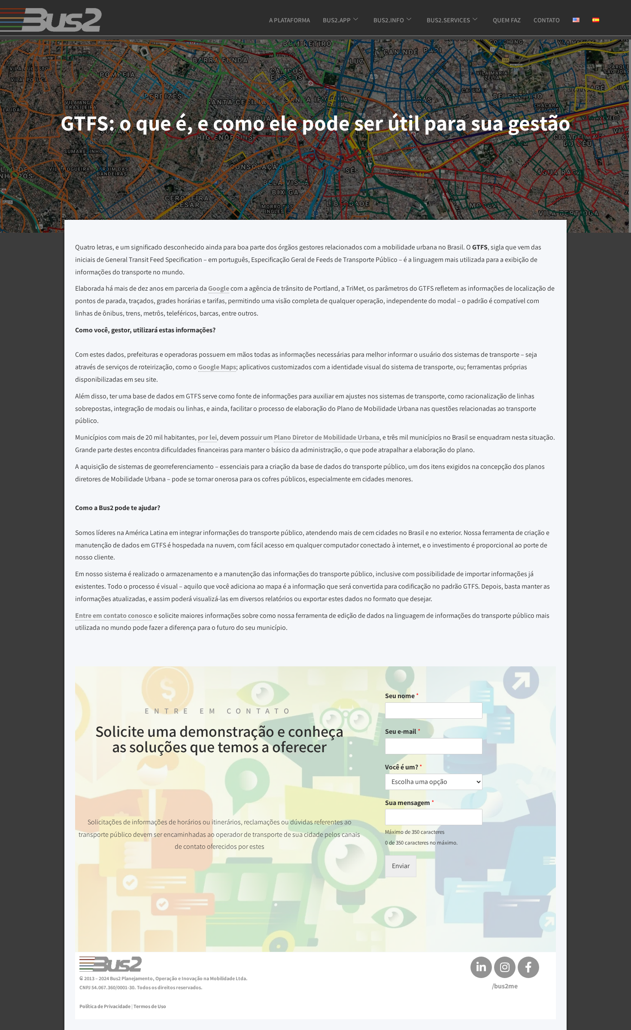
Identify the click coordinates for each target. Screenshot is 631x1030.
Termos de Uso (149, 1006)
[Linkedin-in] (481, 967)
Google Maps (217, 366)
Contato (547, 20)
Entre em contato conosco (113, 615)
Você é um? (403, 767)
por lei (207, 437)
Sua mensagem (409, 803)
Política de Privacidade (104, 1006)
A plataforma (289, 20)
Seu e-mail (403, 731)
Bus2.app (337, 20)
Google (218, 288)
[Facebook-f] (528, 967)
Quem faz (507, 20)
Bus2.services (448, 20)
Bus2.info (388, 20)
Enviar (401, 865)
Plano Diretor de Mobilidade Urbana (326, 437)
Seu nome (402, 696)
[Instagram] (505, 967)
